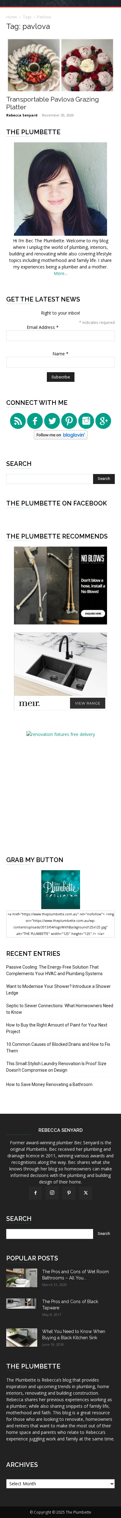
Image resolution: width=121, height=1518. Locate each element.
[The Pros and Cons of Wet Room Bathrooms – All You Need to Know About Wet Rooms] (21, 1278)
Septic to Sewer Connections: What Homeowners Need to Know (59, 1009)
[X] (85, 1193)
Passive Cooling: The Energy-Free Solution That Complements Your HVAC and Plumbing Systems (54, 970)
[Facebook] (35, 1193)
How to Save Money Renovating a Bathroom (49, 1084)
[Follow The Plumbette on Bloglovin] (60, 438)
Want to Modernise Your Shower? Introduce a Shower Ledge (58, 989)
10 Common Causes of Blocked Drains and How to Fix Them (58, 1047)
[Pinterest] (69, 1193)
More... (60, 273)
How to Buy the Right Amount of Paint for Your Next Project (56, 1028)
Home (11, 17)
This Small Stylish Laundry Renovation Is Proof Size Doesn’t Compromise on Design (56, 1067)
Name (60, 354)
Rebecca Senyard (22, 115)
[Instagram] (52, 1193)
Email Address (43, 327)
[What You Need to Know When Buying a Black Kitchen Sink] (21, 1337)
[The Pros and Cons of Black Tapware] (21, 1303)
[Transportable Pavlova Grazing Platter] (60, 64)
